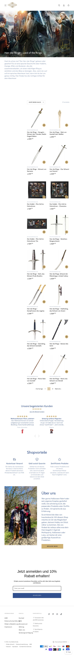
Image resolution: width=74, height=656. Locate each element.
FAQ (20, 621)
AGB (6, 618)
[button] (59, 5)
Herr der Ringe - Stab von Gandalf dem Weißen (58, 133)
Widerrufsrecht (10, 644)
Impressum (8, 627)
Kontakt (21, 618)
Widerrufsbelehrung (11, 624)
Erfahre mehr (52, 546)
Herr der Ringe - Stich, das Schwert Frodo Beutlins (35, 275)
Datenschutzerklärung (12, 621)
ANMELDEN (37, 595)
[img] (37, 409)
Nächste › (58, 389)
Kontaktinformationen (25, 646)
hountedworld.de (13, 641)
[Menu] (5, 5)
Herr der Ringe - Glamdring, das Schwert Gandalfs (36, 345)
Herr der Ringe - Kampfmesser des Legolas (35, 310)
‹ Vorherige (39, 389)
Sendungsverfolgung (26, 633)
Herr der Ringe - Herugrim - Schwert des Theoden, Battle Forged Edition (36, 134)
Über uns (22, 630)
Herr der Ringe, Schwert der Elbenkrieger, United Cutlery (59, 275)
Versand (8, 646)
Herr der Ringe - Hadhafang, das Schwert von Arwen (59, 310)
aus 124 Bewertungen (37, 412)
